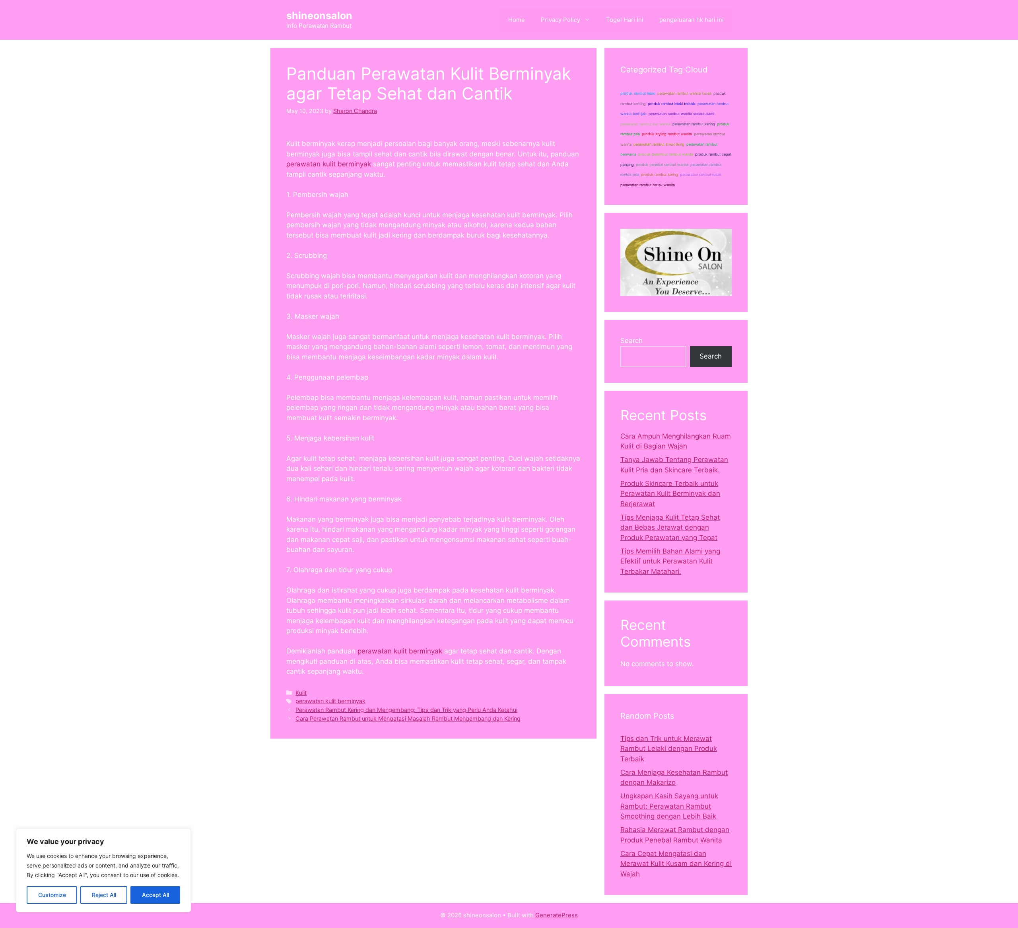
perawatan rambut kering (693, 124)
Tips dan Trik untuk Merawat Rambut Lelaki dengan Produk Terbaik (668, 749)
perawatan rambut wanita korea (684, 93)
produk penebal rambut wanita (662, 164)
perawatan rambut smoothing (658, 144)
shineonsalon (319, 15)
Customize (52, 894)
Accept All (155, 894)
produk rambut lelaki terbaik (672, 103)
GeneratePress (556, 915)
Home (516, 19)
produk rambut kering (659, 174)
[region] (103, 870)
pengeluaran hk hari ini (691, 19)
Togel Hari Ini (624, 19)
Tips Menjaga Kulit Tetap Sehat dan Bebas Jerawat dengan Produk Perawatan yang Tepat (670, 527)
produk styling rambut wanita (667, 134)
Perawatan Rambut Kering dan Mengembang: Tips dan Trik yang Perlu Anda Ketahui (406, 709)
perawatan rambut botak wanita (647, 185)
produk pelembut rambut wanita (665, 154)
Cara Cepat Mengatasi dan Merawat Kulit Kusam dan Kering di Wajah (676, 864)
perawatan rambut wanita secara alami (681, 113)
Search (631, 341)
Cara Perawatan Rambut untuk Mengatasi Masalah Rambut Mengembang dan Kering (408, 718)
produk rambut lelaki (637, 93)
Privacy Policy (560, 19)
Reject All (104, 894)
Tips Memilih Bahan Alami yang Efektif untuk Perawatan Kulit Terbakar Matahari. (670, 561)
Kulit (301, 692)
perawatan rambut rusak (700, 174)
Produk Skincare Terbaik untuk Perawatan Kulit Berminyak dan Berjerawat (670, 494)
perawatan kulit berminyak (328, 164)
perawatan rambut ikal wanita (645, 124)
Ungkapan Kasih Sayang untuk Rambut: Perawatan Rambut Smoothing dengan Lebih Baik (669, 806)
